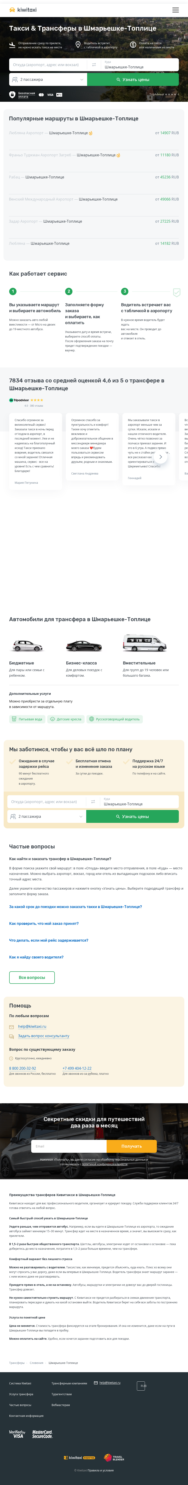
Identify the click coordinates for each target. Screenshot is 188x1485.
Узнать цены (135, 79)
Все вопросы (32, 977)
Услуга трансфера (21, 1394)
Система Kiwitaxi (20, 1383)
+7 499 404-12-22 (77, 1068)
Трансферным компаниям (69, 1383)
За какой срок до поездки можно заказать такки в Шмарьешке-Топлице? (75, 907)
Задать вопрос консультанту (43, 1035)
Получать (132, 1146)
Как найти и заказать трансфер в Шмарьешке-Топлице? (60, 859)
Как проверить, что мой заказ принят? (44, 923)
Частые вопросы (20, 1405)
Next (160, 456)
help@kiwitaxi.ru (32, 1026)
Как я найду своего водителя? (36, 957)
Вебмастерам (61, 1405)
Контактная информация (26, 1416)
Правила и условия (101, 1470)
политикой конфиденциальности (104, 1164)
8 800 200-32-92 (22, 1068)
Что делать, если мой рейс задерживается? (48, 940)
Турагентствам (62, 1394)
